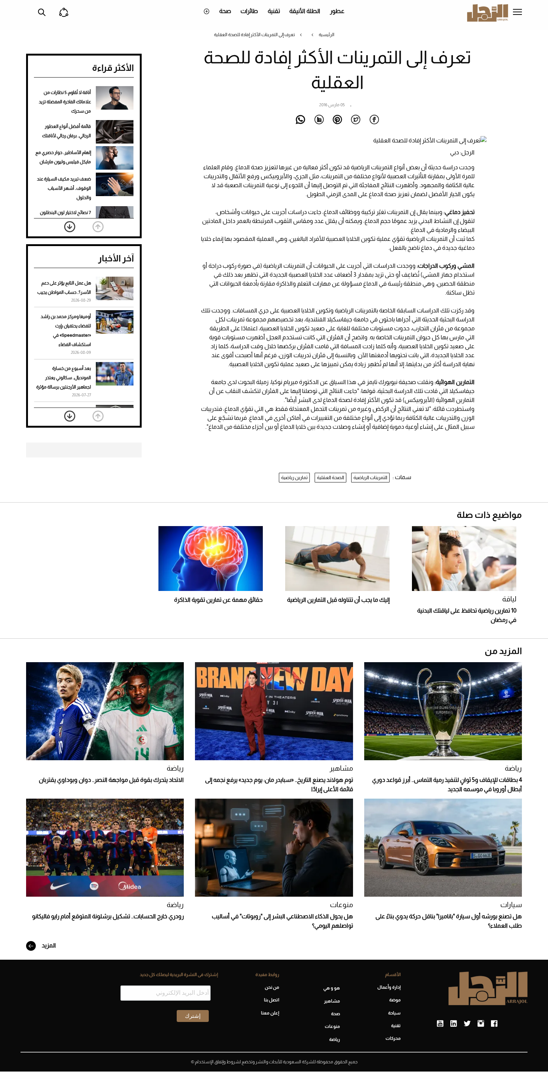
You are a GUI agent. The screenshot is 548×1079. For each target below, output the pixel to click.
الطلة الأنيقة (304, 11)
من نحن (272, 987)
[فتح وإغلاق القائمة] (517, 12)
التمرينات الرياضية (370, 477)
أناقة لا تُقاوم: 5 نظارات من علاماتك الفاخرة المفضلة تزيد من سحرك (65, 102)
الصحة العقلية (330, 477)
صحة (225, 11)
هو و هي (331, 988)
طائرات (249, 11)
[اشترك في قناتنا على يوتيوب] (440, 1024)
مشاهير (341, 768)
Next (70, 227)
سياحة (394, 1013)
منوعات (341, 905)
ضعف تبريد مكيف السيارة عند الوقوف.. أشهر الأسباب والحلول (64, 188)
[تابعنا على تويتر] (467, 1024)
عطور (337, 11)
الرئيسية (326, 34)
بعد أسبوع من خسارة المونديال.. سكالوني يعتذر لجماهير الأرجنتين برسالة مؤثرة (63, 378)
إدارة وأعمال (389, 987)
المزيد (48, 945)
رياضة (513, 768)
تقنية (274, 11)
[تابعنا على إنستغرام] (481, 1024)
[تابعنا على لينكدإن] (453, 1024)
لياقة (509, 599)
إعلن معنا (270, 1013)
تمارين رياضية (294, 477)
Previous (98, 227)
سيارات (511, 905)
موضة (395, 1000)
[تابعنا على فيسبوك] (494, 1024)
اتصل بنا (271, 1000)
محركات (393, 1038)
